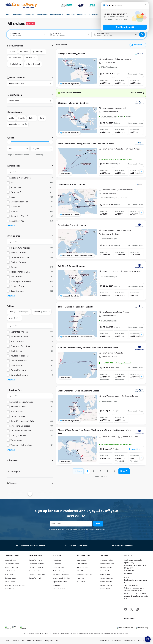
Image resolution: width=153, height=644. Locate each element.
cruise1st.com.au (129, 641)
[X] (131, 609)
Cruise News (129, 618)
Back (79, 471)
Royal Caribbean (81, 560)
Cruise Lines (70, 14)
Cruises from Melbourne (37, 574)
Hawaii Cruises (10, 582)
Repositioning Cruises (60, 582)
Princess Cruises (81, 567)
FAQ (57, 641)
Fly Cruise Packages (59, 571)
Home (8, 14)
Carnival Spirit (105, 589)
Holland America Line (83, 571)
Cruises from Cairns (35, 571)
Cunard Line (80, 578)
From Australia (42, 14)
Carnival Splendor (106, 585)
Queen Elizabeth (105, 571)
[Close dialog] (146, 5)
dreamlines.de (104, 641)
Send (98, 523)
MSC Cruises (80, 582)
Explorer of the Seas (107, 564)
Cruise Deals (17, 14)
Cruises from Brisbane (36, 564)
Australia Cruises (10, 560)
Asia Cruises (9, 574)
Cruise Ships (81, 14)
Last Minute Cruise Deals (61, 574)
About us (16, 641)
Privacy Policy (48, 641)
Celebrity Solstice (106, 567)
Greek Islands (9, 589)
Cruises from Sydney (35, 560)
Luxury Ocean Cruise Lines (61, 578)
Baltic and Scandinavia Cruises (15, 585)
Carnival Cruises (81, 564)
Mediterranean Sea (11, 567)
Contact (7, 641)
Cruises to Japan (10, 578)
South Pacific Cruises (12, 571)
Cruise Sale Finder (59, 567)
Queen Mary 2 (105, 574)
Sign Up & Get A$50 (125, 27)
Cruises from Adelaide (36, 567)
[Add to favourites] (94, 60)
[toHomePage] (21, 5)
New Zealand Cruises (12, 564)
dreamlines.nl (116, 641)
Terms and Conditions (34, 641)
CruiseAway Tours (56, 14)
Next (122, 471)
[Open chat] (148, 639)
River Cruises (57, 585)
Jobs (23, 641)
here (103, 529)
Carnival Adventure (106, 578)
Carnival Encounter (106, 582)
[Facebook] (125, 609)
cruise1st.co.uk (143, 641)
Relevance (138, 45)
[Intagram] (137, 609)
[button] (30, 46)
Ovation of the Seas (106, 560)
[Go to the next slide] (141, 171)
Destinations (29, 14)
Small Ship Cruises (59, 589)
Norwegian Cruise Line (84, 574)
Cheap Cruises (57, 560)
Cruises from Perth (35, 578)
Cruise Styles (93, 14)
